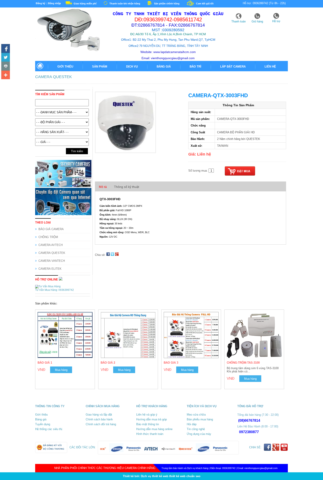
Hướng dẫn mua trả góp (151, 419)
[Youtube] (5, 66)
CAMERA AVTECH (50, 245)
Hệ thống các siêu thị (48, 429)
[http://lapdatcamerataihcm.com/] (68, 50)
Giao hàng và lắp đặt (99, 414)
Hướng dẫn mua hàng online (154, 429)
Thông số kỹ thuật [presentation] (126, 187)
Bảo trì (195, 66)
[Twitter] (5, 57)
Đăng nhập (54, 3)
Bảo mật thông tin (147, 424)
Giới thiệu (65, 66)
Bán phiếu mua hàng (200, 419)
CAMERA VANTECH (51, 260)
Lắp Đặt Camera (233, 66)
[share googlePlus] (117, 254)
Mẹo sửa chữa (196, 414)
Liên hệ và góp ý (146, 414)
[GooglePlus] (275, 450)
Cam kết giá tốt (205, 3)
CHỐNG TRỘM (48, 237)
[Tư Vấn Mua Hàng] (48, 286)
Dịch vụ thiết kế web (154, 476)
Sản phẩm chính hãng (167, 3)
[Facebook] (5, 48)
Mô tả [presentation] (103, 187)
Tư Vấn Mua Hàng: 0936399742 (54, 289)
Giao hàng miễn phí (85, 3)
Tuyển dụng (42, 424)
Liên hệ (270, 66)
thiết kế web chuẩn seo (184, 476)
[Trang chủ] (39, 68)
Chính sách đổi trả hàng (101, 424)
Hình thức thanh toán (149, 434)
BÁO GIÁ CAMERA (51, 229)
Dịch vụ (132, 66)
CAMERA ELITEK (50, 268)
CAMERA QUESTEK (53, 77)
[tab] (103, 187)
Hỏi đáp (191, 424)
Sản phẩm (99, 66)
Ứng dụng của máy (199, 434)
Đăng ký (40, 3)
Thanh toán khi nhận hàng (124, 3)
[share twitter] (112, 254)
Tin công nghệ (196, 429)
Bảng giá (164, 66)
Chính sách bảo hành (99, 419)
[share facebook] (108, 254)
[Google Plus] (5, 74)
